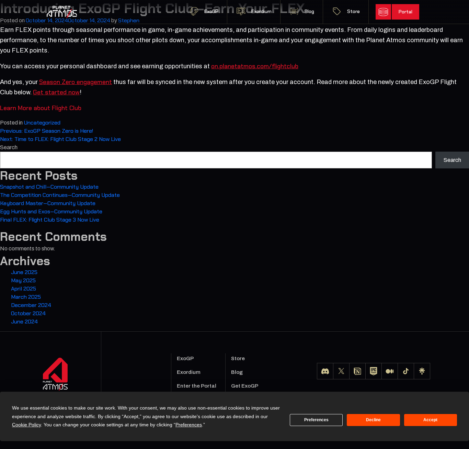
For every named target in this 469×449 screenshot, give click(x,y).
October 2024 (28, 313)
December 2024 (31, 305)
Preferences (316, 419)
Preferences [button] (188, 424)
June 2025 (24, 272)
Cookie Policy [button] (26, 424)
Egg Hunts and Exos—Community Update (51, 211)
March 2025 (26, 296)
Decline (373, 419)
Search (9, 147)
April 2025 (23, 288)
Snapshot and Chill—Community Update (49, 186)
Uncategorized (42, 122)
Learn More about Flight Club (40, 108)
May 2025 (23, 280)
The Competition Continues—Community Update (60, 195)
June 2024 (24, 321)
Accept (430, 419)
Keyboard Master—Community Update (47, 203)
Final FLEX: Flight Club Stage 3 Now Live (49, 219)
